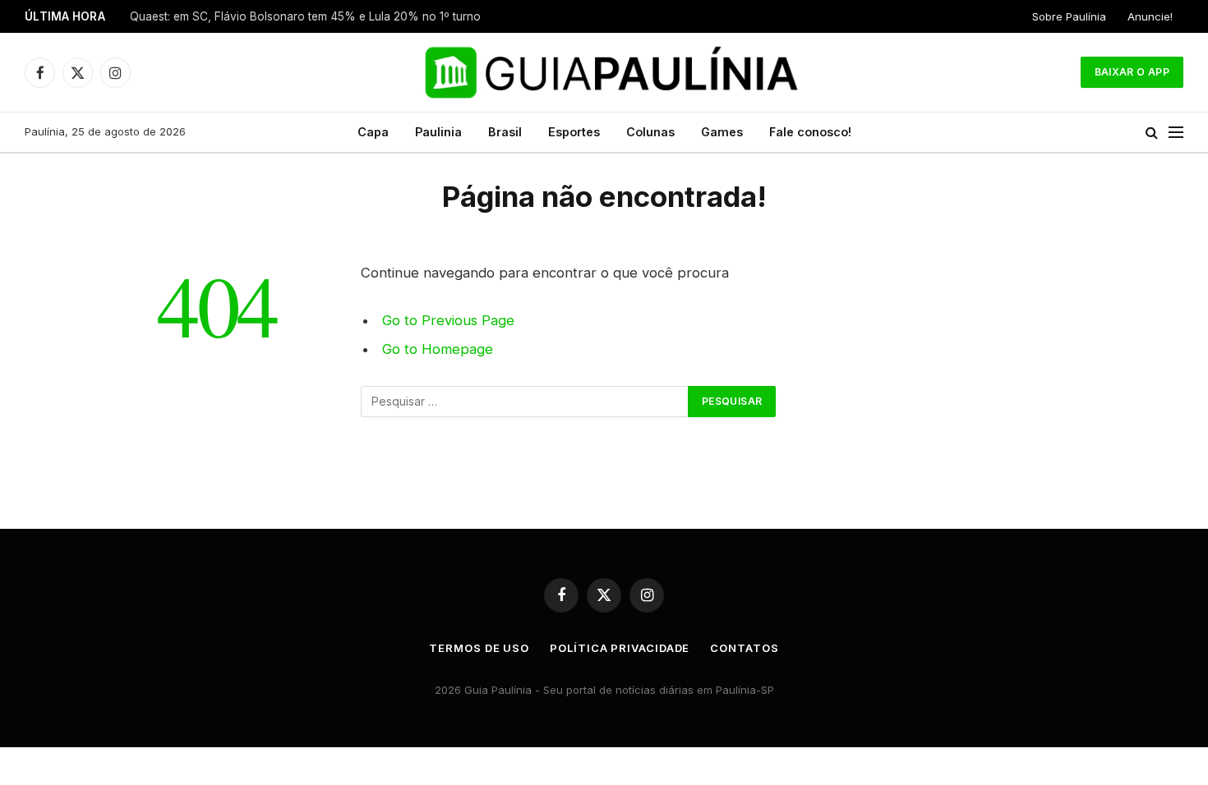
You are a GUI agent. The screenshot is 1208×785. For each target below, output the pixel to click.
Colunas (650, 132)
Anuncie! (1150, 16)
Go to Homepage (437, 349)
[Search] (1151, 132)
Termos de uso (479, 647)
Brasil (505, 132)
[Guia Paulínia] (604, 72)
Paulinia (438, 132)
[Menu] (1176, 132)
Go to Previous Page (448, 320)
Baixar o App (1132, 72)
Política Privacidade (619, 647)
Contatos (744, 647)
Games (722, 132)
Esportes (574, 132)
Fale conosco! (810, 132)
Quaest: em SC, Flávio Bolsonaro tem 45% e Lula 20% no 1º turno (305, 16)
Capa (373, 132)
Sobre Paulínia (1069, 16)
